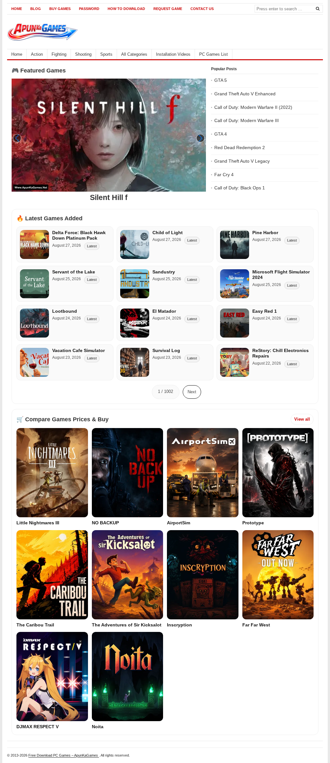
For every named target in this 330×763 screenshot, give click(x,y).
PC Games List (213, 54)
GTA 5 (220, 80)
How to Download (126, 9)
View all (302, 419)
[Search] (317, 8)
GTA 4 (220, 134)
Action (37, 54)
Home (16, 9)
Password (89, 9)
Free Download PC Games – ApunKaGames (63, 755)
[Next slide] (200, 138)
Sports (106, 54)
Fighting (59, 54)
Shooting (83, 54)
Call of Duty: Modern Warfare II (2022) (253, 107)
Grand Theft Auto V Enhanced (245, 93)
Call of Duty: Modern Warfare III (246, 120)
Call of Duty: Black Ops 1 (239, 187)
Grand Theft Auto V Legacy (242, 161)
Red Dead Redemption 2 (239, 147)
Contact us (202, 9)
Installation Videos (173, 54)
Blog (35, 9)
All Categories (134, 54)
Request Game (167, 9)
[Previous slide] (17, 138)
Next (192, 391)
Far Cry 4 (224, 174)
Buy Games (60, 9)
